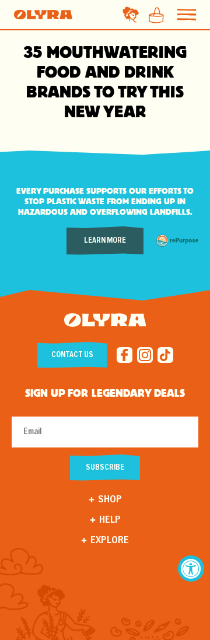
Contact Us (72, 355)
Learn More (105, 240)
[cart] (153, 14)
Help (110, 520)
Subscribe (105, 467)
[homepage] (43, 14)
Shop (110, 500)
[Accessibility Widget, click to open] (191, 568)
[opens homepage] (105, 321)
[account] (131, 14)
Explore (109, 540)
